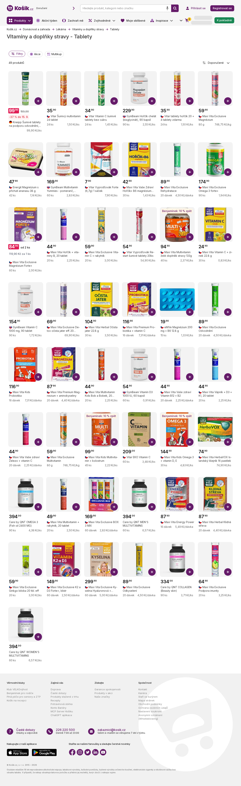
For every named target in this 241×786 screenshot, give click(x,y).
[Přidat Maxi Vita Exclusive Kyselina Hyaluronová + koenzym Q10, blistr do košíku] (114, 572)
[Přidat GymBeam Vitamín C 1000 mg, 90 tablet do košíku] (38, 312)
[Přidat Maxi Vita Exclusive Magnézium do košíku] (228, 101)
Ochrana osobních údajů (153, 707)
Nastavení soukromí (150, 711)
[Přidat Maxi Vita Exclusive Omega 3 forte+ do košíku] (228, 172)
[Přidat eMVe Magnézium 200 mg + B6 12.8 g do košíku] (190, 312)
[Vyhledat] (175, 8)
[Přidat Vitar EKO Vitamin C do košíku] (152, 442)
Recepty (55, 700)
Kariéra (142, 693)
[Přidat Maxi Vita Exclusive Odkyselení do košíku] (152, 572)
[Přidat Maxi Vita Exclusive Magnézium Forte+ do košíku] (38, 237)
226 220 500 (65, 729)
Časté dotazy (58, 693)
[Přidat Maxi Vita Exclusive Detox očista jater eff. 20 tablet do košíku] (76, 312)
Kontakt (142, 689)
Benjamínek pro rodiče (20, 693)
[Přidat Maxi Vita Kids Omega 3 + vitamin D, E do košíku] (190, 442)
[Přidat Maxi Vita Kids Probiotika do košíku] (38, 377)
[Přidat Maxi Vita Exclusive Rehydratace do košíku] (190, 172)
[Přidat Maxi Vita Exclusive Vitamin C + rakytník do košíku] (114, 237)
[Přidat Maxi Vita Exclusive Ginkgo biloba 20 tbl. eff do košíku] (38, 572)
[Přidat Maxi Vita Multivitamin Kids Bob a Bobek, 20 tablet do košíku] (114, 377)
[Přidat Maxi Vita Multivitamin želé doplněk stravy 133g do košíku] (190, 237)
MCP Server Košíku (62, 711)
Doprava (56, 689)
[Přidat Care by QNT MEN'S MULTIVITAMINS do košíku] (152, 507)
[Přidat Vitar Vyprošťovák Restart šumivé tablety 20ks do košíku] (152, 237)
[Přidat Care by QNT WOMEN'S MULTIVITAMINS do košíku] (38, 637)
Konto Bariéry (58, 707)
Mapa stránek (146, 700)
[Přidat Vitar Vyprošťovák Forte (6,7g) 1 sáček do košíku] (114, 172)
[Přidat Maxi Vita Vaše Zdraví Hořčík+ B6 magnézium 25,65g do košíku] (152, 172)
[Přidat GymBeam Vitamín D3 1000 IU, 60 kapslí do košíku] (152, 377)
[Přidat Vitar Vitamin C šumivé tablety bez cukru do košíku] (114, 101)
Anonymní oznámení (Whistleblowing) (150, 717)
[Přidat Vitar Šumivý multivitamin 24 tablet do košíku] (76, 101)
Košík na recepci (16, 700)
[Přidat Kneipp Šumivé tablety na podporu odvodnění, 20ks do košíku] (38, 101)
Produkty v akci (104, 693)
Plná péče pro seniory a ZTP (24, 696)
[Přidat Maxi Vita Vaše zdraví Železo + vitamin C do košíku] (38, 442)
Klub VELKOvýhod (17, 689)
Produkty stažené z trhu (65, 696)
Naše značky (102, 696)
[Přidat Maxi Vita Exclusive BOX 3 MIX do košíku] (114, 507)
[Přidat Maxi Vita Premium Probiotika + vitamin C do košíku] (152, 312)
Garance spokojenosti (107, 689)
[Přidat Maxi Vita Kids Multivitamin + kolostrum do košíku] (114, 442)
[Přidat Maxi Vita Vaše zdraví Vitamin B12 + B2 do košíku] (190, 377)
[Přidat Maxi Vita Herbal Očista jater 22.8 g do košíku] (114, 312)
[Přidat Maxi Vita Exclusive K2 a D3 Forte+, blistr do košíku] (76, 572)
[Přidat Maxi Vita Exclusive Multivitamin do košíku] (76, 442)
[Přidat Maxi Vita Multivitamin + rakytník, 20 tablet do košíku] (76, 507)
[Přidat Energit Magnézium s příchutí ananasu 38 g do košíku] (38, 172)
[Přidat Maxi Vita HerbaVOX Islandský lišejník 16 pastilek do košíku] (228, 442)
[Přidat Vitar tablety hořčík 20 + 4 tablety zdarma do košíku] (190, 101)
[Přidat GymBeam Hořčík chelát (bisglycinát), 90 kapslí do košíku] (152, 101)
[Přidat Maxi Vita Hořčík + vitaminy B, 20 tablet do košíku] (76, 237)
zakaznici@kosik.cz (112, 729)
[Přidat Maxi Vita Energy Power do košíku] (190, 507)
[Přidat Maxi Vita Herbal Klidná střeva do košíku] (228, 507)
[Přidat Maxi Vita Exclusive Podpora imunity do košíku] (228, 572)
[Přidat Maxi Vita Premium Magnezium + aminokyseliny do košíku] (76, 377)
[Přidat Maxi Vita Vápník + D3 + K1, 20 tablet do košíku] (228, 377)
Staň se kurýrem (148, 696)
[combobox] (216, 62)
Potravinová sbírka (61, 704)
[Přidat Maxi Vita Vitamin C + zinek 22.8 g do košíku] (228, 237)
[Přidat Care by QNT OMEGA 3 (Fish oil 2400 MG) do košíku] (38, 507)
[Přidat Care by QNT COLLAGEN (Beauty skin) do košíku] (190, 572)
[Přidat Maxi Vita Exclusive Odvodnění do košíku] (228, 312)
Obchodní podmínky (150, 704)
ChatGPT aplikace (61, 715)
